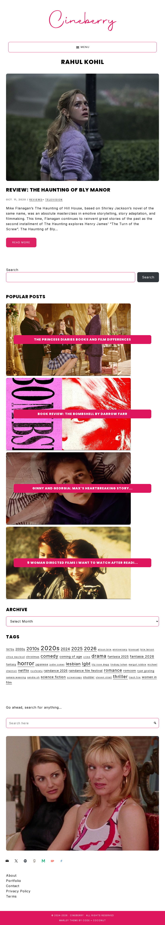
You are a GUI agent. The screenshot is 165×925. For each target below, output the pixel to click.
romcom (129, 670)
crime (86, 657)
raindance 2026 (56, 670)
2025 (77, 648)
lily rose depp (100, 664)
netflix (23, 670)
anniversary (120, 649)
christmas (32, 656)
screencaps (74, 677)
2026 (90, 648)
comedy (49, 656)
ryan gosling (145, 670)
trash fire (135, 677)
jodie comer (57, 664)
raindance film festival (86, 670)
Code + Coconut (94, 920)
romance (113, 670)
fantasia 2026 (142, 656)
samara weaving (16, 677)
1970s (10, 649)
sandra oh (33, 677)
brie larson (147, 649)
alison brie (104, 649)
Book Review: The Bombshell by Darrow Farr (82, 414)
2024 (65, 649)
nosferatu (36, 671)
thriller (120, 676)
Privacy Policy (18, 891)
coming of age (71, 656)
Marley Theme (68, 920)
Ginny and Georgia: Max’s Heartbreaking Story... (82, 488)
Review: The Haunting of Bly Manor (58, 189)
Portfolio (13, 881)
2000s (20, 649)
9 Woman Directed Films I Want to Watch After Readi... (82, 562)
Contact (12, 886)
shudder (89, 677)
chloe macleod (15, 657)
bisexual (134, 649)
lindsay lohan (118, 664)
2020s (50, 648)
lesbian (73, 663)
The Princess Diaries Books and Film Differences (82, 339)
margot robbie (137, 664)
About (11, 875)
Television (54, 199)
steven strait (104, 677)
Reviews (35, 199)
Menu (85, 47)
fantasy (11, 664)
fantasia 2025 (118, 656)
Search (12, 270)
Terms (11, 896)
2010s (32, 648)
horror (26, 663)
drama (99, 656)
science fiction (53, 677)
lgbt (86, 663)
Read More (21, 242)
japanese (42, 664)
